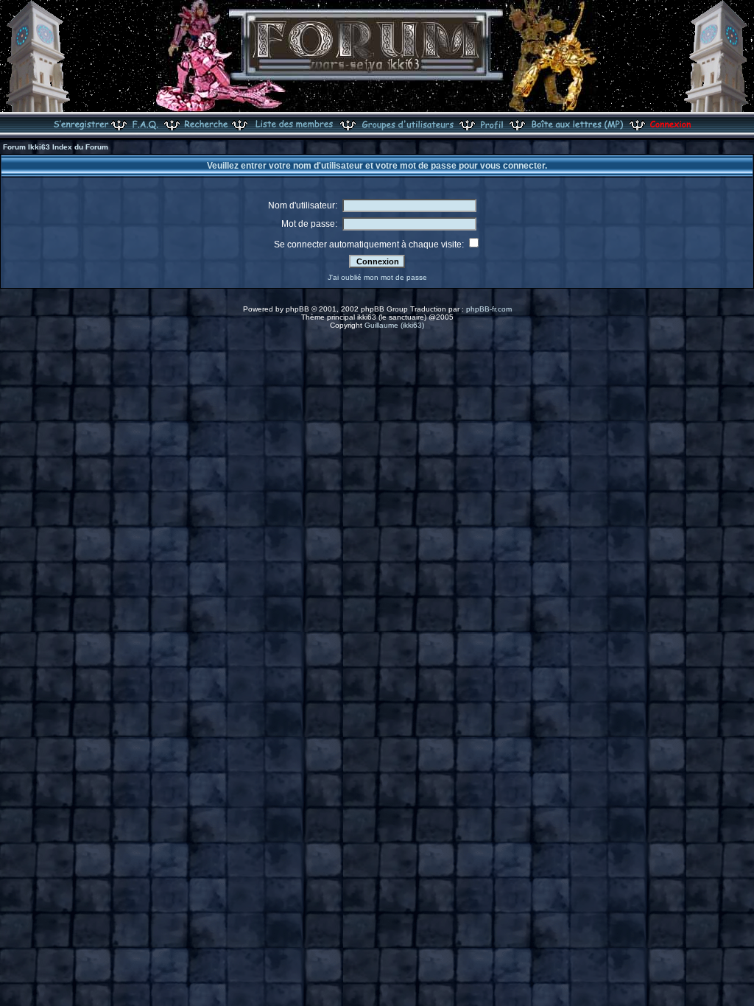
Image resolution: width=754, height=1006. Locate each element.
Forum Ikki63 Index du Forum (55, 147)
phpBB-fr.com (489, 309)
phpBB (297, 309)
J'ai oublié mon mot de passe (377, 277)
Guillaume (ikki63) (394, 325)
